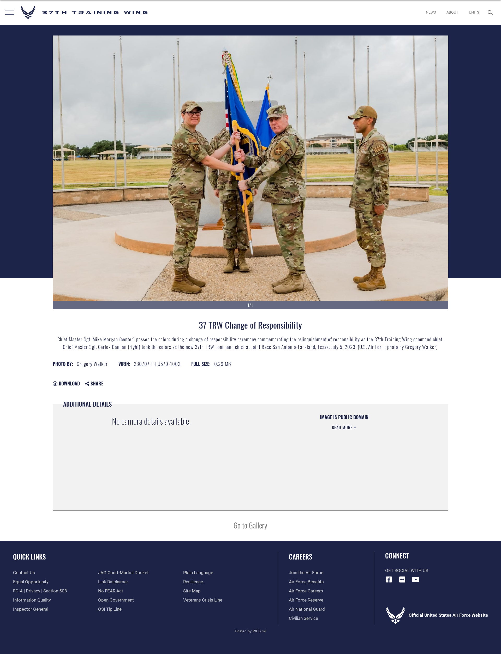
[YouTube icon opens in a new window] (415, 579)
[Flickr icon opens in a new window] (402, 579)
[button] (8, 12)
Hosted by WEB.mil (250, 631)
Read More (343, 427)
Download (68, 383)
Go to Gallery (250, 525)
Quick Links (29, 556)
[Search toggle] (491, 12)
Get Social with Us (406, 570)
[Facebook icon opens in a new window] (389, 579)
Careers (300, 556)
